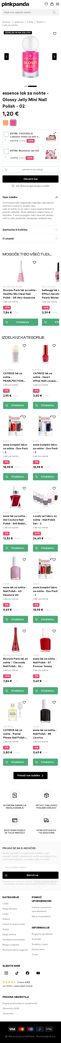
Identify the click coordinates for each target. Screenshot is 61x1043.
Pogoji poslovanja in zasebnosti (20, 1003)
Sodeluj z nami (40, 944)
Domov (8, 22)
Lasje (5, 914)
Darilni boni (38, 949)
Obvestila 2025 (11, 1008)
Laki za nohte (10, 25)
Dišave (6, 919)
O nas (35, 955)
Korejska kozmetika (14, 940)
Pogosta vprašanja (42, 934)
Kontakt (36, 939)
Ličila (30, 22)
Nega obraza (10, 909)
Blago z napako (11, 945)
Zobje (6, 929)
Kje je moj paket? (41, 916)
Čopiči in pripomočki (14, 924)
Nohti (40, 22)
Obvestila (8, 1014)
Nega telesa (9, 934)
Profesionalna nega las (15, 950)
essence (19, 22)
